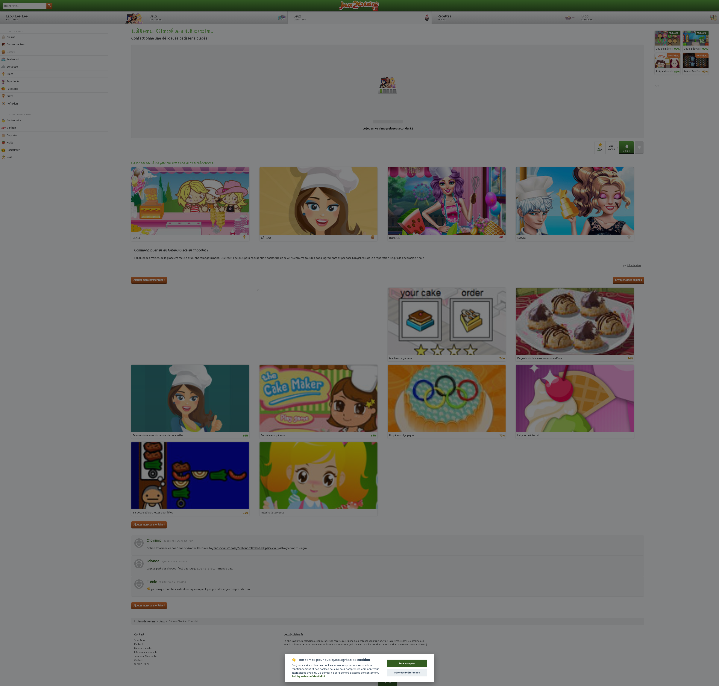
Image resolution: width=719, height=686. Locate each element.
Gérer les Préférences (407, 672)
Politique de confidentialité (308, 676)
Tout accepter (407, 663)
